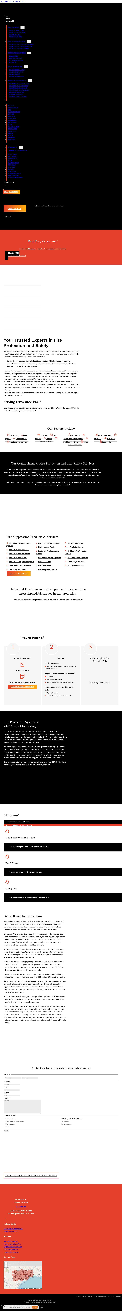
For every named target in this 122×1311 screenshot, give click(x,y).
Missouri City (12, 122)
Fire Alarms (66, 1121)
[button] (6, 1263)
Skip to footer (20, 1)
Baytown (11, 114)
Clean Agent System (15, 58)
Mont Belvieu (12, 120)
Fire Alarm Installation (16, 70)
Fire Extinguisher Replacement (19, 90)
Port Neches (12, 129)
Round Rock (12, 131)
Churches (11, 167)
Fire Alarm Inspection (16, 72)
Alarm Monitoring (11, 1119)
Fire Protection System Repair (19, 48)
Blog (9, 1229)
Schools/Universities (15, 177)
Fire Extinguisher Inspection (18, 86)
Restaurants (12, 147)
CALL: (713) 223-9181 (11, 192)
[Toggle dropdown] (13, 21)
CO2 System (12, 62)
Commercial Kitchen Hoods (18, 150)
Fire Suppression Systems (17, 53)
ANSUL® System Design (18, 558)
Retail (10, 160)
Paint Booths (12, 158)
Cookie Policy (39, 1307)
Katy (9, 110)
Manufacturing (13, 175)
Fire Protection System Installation (21, 44)
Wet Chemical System (16, 60)
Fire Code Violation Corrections (49, 543)
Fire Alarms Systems (15, 67)
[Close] (7, 16)
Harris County (13, 107)
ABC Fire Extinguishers (16, 92)
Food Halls (12, 165)
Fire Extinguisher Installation (19, 83)
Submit (6, 1131)
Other (8, 1127)
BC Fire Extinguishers (16, 94)
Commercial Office (14, 173)
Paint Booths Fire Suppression (20, 566)
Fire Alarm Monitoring (16, 76)
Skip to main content (7, 1)
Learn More (15, 254)
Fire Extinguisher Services (17, 80)
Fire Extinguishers (67, 1124)
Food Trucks (12, 154)
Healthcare (12, 171)
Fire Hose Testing (14, 34)
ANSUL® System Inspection (19, 550)
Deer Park (11, 116)
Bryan (10, 124)
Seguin (10, 133)
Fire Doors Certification (17, 32)
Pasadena (11, 137)
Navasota (11, 139)
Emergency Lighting (15, 37)
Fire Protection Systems (16, 41)
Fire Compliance (13, 27)
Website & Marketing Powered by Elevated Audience (40, 1302)
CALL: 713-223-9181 (19, 574)
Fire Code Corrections (16, 30)
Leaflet (24, 1288)
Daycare (11, 169)
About (8, 18)
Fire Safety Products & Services (15, 1121)
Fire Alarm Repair (14, 74)
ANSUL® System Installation (19, 554)
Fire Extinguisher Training (18, 96)
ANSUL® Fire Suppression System (21, 562)
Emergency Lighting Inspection (49, 558)
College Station (13, 127)
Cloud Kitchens (13, 163)
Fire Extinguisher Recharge (18, 88)
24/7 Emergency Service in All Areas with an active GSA (31, 1175)
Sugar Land (12, 118)
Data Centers (12, 156)
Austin (10, 135)
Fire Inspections (11, 1124)
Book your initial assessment (22, 687)
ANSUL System (13, 56)
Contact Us (10, 182)
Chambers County (14, 112)
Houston (11, 105)
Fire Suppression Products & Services (73, 1119)
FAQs (13, 1229)
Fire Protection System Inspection (20, 46)
